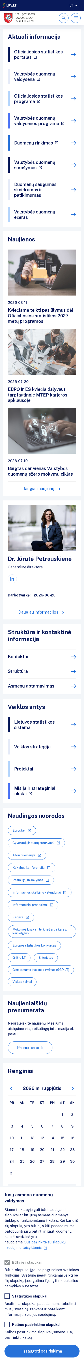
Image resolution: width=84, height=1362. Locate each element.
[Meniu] (76, 18)
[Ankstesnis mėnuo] (11, 1088)
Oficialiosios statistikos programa (38, 98)
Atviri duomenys (24, 855)
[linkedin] (12, 578)
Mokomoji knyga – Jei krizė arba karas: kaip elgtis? (40, 931)
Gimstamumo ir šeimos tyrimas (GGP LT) (41, 970)
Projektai (23, 769)
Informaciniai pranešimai (30, 905)
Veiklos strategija (32, 747)
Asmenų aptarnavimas (31, 686)
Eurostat (19, 830)
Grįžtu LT (19, 957)
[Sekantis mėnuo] (72, 1088)
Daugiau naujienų (38, 488)
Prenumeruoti (30, 1047)
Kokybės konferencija (29, 867)
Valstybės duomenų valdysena (34, 76)
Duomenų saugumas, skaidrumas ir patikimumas (36, 190)
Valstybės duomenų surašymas (34, 165)
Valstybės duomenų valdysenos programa (36, 120)
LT (71, 5)
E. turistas (46, 957)
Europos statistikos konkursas (34, 945)
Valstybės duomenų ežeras (34, 214)
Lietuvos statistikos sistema (34, 724)
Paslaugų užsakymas (28, 880)
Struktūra (18, 671)
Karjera (18, 917)
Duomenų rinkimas (33, 143)
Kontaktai (18, 656)
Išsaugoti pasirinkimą (42, 1351)
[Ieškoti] (64, 18)
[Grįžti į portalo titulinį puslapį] (10, 5)
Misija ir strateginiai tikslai (34, 791)
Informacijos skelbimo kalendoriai (37, 892)
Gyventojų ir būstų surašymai (33, 843)
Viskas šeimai (22, 982)
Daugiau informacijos (38, 612)
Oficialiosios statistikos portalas (38, 54)
